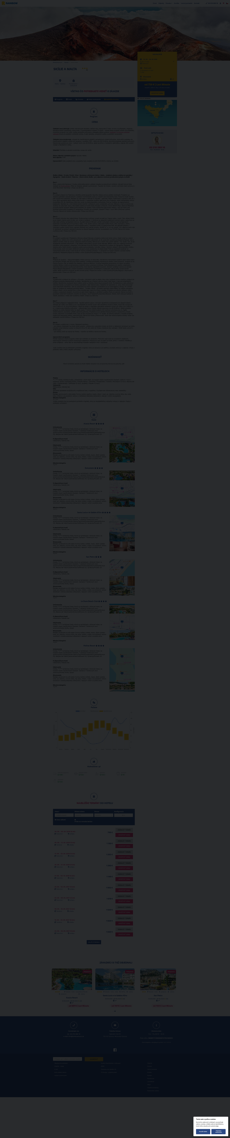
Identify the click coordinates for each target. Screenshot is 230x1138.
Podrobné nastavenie (218, 1131)
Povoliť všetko (203, 1131)
